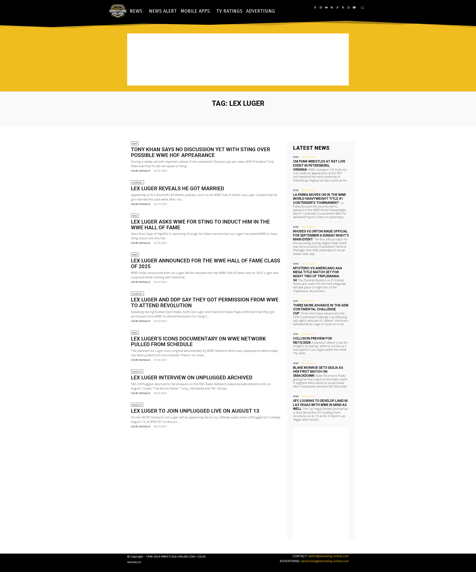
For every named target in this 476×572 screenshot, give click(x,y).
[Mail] (326, 7)
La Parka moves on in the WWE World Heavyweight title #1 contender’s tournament (319, 199)
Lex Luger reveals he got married (177, 188)
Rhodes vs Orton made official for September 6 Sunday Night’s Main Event (321, 235)
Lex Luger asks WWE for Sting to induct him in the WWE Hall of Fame (200, 225)
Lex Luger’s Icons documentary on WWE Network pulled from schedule (198, 342)
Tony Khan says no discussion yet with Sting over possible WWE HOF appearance (200, 152)
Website (137, 371)
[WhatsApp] (348, 7)
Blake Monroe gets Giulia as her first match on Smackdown (318, 371)
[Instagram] (320, 7)
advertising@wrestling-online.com (325, 561)
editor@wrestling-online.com (328, 556)
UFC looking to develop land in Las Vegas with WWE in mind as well (320, 405)
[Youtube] (354, 7)
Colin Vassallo (140, 171)
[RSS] (332, 7)
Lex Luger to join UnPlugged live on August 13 (195, 411)
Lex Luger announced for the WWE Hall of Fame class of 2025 (205, 263)
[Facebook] (315, 7)
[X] (343, 7)
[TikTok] (337, 7)
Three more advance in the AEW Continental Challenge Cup (320, 309)
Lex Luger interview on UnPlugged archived (191, 378)
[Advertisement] (238, 59)
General (137, 182)
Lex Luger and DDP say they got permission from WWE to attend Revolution (205, 303)
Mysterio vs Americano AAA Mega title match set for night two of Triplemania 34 (317, 274)
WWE (135, 215)
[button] (362, 8)
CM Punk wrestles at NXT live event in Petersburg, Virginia (319, 165)
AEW (134, 143)
